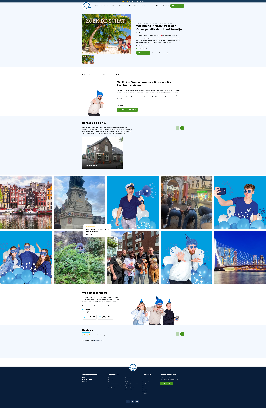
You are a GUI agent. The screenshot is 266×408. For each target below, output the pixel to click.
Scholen (129, 5)
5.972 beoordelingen (139, 1)
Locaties (96, 74)
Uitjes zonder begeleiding (115, 385)
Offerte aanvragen (177, 5)
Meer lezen (120, 105)
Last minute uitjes (113, 383)
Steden (136, 5)
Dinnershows (111, 379)
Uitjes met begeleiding (131, 383)
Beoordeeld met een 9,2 (98, 335)
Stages (144, 385)
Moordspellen (112, 387)
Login (159, 5)
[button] (182, 128)
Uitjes (96, 5)
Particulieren (104, 5)
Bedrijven (113, 5)
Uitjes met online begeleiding (130, 388)
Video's (144, 389)
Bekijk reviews (90, 234)
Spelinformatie (86, 74)
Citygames (111, 377)
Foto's (103, 74)
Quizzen (110, 381)
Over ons (145, 377)
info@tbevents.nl (89, 312)
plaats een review (99, 340)
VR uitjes (127, 385)
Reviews (118, 74)
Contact (143, 5)
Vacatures (145, 383)
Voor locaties (146, 381)
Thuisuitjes (128, 381)
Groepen (121, 5)
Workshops (128, 379)
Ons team (145, 379)
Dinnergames (129, 377)
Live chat (87, 309)
